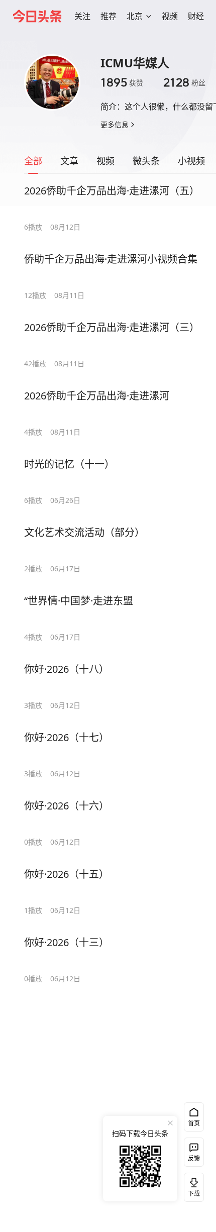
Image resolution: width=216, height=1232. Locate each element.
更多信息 (114, 124)
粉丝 (184, 82)
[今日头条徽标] (37, 16)
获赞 (121, 82)
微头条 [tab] (146, 161)
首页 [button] (194, 1123)
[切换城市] (149, 16)
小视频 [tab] (191, 161)
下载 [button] (192, 1185)
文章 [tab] (69, 161)
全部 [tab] (33, 161)
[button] (82, 16)
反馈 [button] (194, 1158)
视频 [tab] (105, 161)
